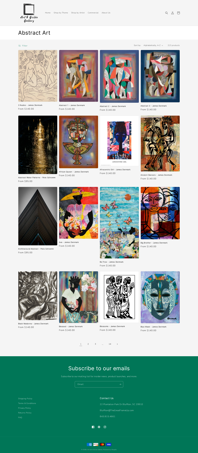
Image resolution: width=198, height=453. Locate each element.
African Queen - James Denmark (74, 172)
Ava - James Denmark (69, 242)
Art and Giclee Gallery (95, 450)
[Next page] (117, 344)
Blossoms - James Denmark (112, 326)
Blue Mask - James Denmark (153, 327)
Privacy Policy (24, 408)
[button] (167, 13)
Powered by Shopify (110, 450)
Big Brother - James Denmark (154, 243)
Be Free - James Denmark (112, 262)
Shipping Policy (25, 398)
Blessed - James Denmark (71, 326)
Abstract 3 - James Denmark (154, 106)
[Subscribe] (120, 384)
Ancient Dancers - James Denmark (156, 175)
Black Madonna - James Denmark (33, 324)
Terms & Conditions (27, 403)
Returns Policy (24, 412)
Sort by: (137, 45)
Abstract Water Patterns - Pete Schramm (36, 177)
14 (110, 344)
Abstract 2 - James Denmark (113, 106)
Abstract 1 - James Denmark (72, 105)
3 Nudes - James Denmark (30, 105)
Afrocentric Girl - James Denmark (115, 169)
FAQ (20, 417)
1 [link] (81, 344)
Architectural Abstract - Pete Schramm (36, 249)
